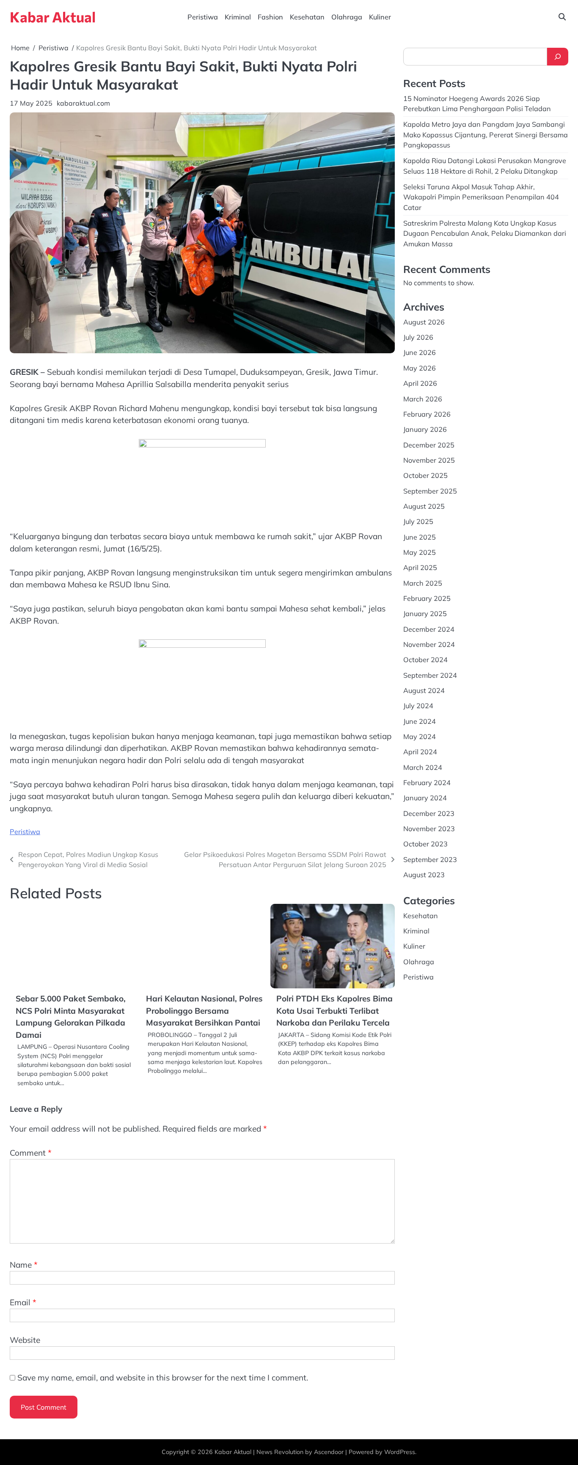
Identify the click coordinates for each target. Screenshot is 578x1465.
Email (23, 1302)
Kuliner (380, 17)
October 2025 (425, 475)
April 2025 (420, 567)
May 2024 (419, 736)
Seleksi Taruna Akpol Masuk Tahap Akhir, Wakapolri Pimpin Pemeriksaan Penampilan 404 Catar (481, 197)
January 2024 (425, 798)
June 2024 (419, 721)
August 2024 (424, 690)
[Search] (557, 56)
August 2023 (424, 874)
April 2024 (420, 752)
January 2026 (425, 429)
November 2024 (429, 644)
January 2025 (425, 613)
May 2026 (419, 368)
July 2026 (418, 337)
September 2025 (430, 491)
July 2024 (418, 705)
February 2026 (427, 414)
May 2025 (419, 552)
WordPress (399, 1452)
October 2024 (425, 659)
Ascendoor (329, 1452)
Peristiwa (202, 17)
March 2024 (422, 767)
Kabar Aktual (53, 16)
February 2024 (427, 782)
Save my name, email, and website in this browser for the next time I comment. (162, 1377)
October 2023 (425, 844)
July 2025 (418, 521)
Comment (31, 1153)
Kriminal (238, 17)
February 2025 (427, 598)
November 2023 (429, 828)
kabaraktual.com (83, 103)
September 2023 (430, 859)
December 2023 (428, 813)
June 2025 (419, 537)
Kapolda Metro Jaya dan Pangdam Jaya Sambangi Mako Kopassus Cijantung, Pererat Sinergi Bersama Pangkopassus (485, 134)
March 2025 (422, 583)
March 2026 (422, 399)
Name (24, 1265)
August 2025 (424, 506)
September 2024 (430, 675)
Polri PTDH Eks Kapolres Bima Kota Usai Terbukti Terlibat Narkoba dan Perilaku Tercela (334, 1010)
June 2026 (419, 352)
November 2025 (429, 460)
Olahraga (346, 17)
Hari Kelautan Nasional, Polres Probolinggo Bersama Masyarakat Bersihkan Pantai (204, 1010)
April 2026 (420, 383)
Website (25, 1340)
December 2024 (428, 629)
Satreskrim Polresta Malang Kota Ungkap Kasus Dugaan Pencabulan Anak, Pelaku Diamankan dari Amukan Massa (484, 233)
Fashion (270, 17)
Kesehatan (307, 17)
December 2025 (428, 445)
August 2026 (424, 322)
